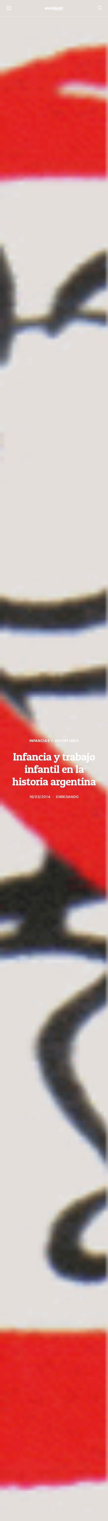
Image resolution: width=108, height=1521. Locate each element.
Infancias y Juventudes (54, 741)
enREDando (67, 797)
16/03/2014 (39, 797)
